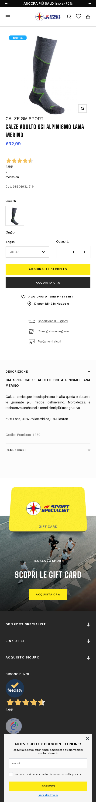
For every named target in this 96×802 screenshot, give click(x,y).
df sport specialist (26, 624)
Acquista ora (48, 282)
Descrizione (17, 371)
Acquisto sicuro (23, 657)
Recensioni (16, 450)
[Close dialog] (87, 738)
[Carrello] (88, 17)
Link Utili (15, 641)
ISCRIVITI (48, 786)
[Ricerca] (69, 17)
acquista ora (48, 594)
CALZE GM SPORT (25, 118)
